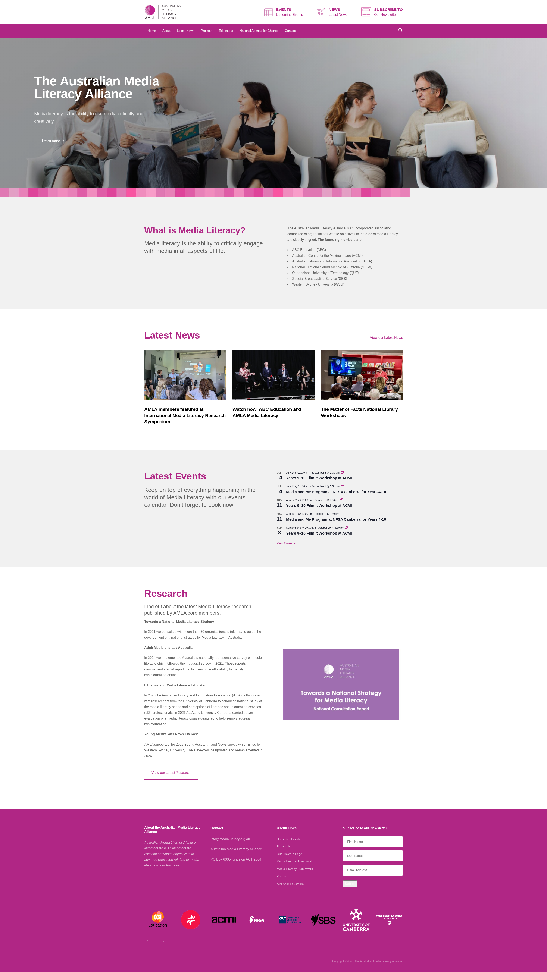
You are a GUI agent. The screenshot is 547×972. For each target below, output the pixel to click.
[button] (400, 31)
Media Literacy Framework (295, 861)
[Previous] (150, 941)
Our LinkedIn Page (289, 854)
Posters (282, 876)
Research (283, 846)
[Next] (161, 941)
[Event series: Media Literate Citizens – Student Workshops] (342, 472)
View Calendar (286, 543)
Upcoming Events (289, 14)
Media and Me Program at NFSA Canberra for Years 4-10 (336, 492)
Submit (350, 884)
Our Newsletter (385, 14)
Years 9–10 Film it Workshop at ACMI (319, 478)
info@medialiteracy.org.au (230, 839)
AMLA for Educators (290, 884)
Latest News (338, 14)
